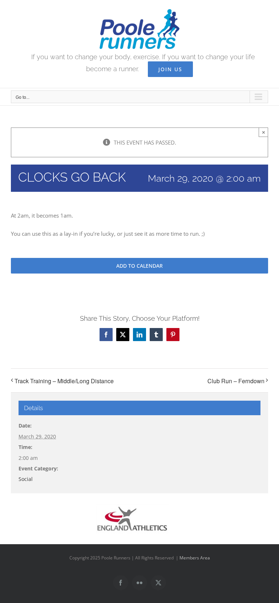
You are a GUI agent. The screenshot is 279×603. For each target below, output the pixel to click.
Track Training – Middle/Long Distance (64, 381)
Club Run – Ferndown (235, 381)
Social (26, 478)
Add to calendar (139, 266)
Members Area (194, 558)
